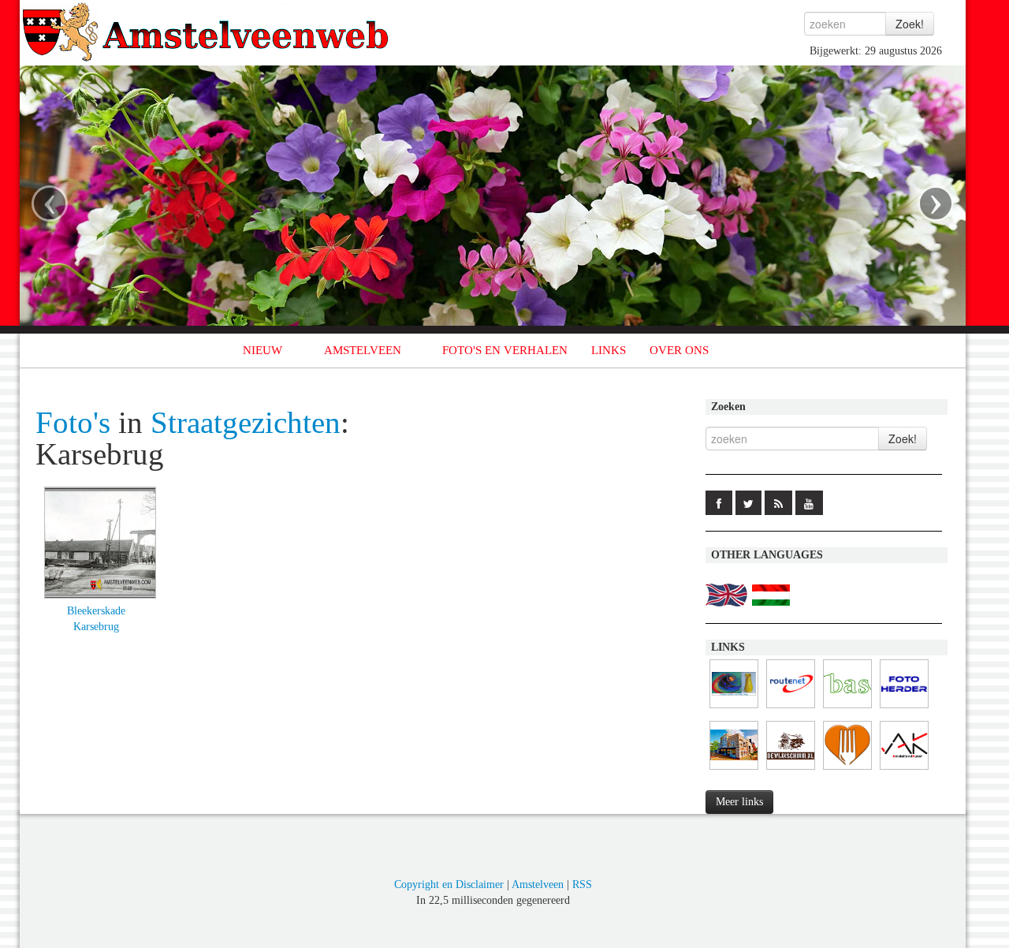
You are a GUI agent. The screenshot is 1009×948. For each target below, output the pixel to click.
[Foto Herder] (904, 709)
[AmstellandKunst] (904, 770)
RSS (582, 884)
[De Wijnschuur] (790, 770)
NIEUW (262, 350)
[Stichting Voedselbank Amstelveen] (847, 770)
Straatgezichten (246, 422)
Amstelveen (538, 884)
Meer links (739, 802)
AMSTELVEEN (362, 350)
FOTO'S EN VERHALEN (505, 350)
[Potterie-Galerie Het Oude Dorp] (734, 709)
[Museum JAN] (734, 770)
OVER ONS (679, 350)
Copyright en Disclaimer (449, 884)
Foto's (72, 422)
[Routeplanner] (790, 709)
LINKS (608, 350)
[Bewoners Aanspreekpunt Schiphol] (847, 709)
